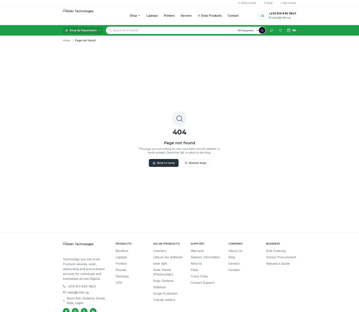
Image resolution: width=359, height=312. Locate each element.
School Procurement (281, 257)
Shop (133, 15)
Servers (186, 15)
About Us (235, 251)
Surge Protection (165, 293)
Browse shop (197, 162)
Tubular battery (164, 300)
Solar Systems (163, 281)
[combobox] (173, 30)
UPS (119, 282)
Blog (231, 257)
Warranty (197, 251)
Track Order (199, 276)
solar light (160, 263)
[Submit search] (262, 30)
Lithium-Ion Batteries (167, 257)
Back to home (166, 162)
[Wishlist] (280, 30)
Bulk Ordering (276, 251)
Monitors (122, 251)
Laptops (152, 15)
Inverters (159, 251)
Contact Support (202, 282)
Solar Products (211, 15)
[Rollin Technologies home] (86, 15)
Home (66, 40)
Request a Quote (278, 263)
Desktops (122, 276)
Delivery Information (205, 257)
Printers (169, 15)
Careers (234, 263)
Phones (121, 270)
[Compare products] (271, 30)
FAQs (194, 270)
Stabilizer (159, 287)
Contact (233, 15)
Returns (196, 263)
